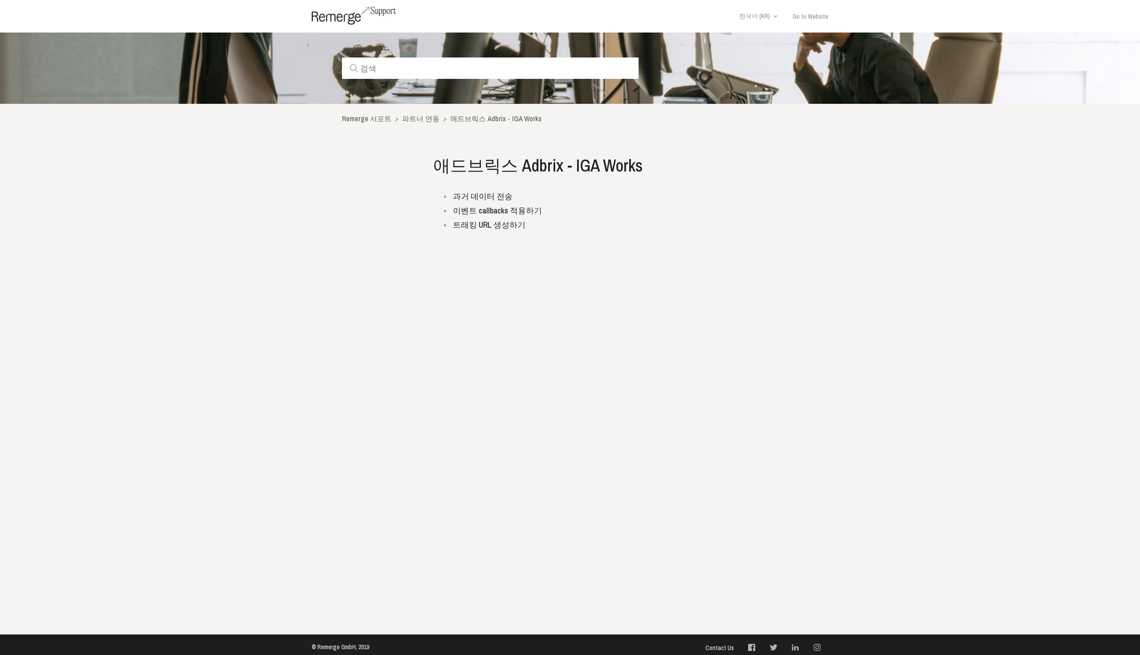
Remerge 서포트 (366, 118)
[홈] (354, 16)
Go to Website (810, 16)
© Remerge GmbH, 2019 (340, 647)
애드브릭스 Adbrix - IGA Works (496, 118)
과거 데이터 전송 (483, 196)
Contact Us (719, 648)
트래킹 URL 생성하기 (489, 224)
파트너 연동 (421, 118)
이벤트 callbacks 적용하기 (497, 210)
